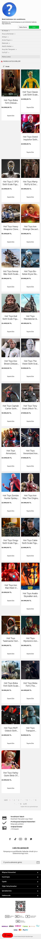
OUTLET (5, 52)
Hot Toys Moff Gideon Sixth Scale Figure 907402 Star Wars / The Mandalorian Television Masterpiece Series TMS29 (11, 729)
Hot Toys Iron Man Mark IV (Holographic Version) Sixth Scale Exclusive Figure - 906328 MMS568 (10, 586)
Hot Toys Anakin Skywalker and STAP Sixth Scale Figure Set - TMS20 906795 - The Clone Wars (30, 594)
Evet (34, 27)
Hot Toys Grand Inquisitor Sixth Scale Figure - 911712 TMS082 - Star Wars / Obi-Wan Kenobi (30, 138)
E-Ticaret (15, 936)
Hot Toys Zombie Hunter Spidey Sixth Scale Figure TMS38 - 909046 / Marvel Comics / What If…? (10, 497)
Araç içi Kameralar (8, 34)
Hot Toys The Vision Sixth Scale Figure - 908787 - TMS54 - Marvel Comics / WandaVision (30, 362)
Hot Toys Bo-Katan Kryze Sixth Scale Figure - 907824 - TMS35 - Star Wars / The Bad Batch (30, 272)
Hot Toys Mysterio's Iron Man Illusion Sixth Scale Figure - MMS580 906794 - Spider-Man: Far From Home (30, 639)
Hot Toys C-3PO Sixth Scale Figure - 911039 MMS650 (10, 183)
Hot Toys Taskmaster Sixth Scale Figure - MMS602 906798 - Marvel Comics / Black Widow (11, 639)
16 (20, 804)
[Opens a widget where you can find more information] (7, 935)
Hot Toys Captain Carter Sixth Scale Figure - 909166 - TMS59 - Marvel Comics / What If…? (11, 407)
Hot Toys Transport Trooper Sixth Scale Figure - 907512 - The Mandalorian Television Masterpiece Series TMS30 (30, 729)
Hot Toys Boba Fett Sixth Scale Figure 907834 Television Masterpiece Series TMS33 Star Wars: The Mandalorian (10, 684)
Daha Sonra (23, 27)
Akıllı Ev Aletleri (7, 46)
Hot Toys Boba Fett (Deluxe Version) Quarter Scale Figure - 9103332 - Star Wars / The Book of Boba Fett (11, 101)
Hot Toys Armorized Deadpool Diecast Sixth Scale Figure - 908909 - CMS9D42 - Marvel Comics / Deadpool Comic (11, 452)
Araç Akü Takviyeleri (8, 49)
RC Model (5, 31)
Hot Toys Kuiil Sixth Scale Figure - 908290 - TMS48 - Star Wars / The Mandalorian (10, 317)
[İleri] (25, 804)
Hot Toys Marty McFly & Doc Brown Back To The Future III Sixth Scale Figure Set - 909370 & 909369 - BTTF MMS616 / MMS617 (30, 183)
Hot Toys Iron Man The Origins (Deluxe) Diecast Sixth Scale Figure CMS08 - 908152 (30, 497)
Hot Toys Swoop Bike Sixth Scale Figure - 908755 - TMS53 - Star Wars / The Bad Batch (10, 272)
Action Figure (6, 40)
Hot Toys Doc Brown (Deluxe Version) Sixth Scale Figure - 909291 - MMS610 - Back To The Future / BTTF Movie (10, 362)
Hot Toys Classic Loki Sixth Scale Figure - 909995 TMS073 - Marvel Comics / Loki (30, 93)
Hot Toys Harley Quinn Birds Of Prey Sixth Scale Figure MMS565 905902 (10, 774)
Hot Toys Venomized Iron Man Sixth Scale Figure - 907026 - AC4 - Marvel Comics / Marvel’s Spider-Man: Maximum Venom (30, 452)
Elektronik (5, 43)
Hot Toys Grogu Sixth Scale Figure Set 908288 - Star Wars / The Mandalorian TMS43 (10, 541)
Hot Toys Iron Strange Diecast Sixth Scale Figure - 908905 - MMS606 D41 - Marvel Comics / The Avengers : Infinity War (30, 228)
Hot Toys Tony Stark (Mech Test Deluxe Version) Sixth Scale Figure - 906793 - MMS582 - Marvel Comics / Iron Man (30, 407)
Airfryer (4, 37)
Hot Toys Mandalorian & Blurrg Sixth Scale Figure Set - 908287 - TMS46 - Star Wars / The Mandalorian (30, 317)
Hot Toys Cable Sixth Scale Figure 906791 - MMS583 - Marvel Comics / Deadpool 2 (30, 541)
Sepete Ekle (10, 115)
